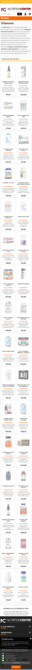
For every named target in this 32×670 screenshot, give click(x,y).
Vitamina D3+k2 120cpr (23, 486)
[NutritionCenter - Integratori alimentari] (16, 9)
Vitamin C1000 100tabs (8, 149)
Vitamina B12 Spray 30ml (8, 520)
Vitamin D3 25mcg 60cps (8, 587)
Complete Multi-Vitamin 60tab (23, 82)
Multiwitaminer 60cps (8, 116)
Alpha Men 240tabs (23, 419)
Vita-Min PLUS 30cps (23, 149)
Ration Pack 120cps (23, 453)
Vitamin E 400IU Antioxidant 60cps (23, 183)
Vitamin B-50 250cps (23, 520)
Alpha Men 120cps (8, 351)
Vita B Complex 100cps (8, 284)
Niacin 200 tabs (23, 216)
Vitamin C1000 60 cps (8, 250)
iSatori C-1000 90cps (23, 554)
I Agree (15, 667)
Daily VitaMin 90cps (8, 318)
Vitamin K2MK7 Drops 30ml (8, 419)
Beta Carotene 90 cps (8, 554)
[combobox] (11, 14)
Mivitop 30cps (23, 587)
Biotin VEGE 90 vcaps (23, 250)
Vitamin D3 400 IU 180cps (8, 453)
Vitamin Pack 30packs (8, 217)
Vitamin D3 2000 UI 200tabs (23, 318)
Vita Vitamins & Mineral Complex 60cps (23, 353)
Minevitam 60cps (23, 284)
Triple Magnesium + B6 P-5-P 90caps (8, 385)
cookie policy (15, 643)
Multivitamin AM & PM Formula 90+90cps (23, 386)
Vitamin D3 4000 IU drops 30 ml (8, 82)
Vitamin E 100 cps (8, 486)
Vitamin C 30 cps (8, 182)
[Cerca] (19, 14)
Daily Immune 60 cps (23, 116)
